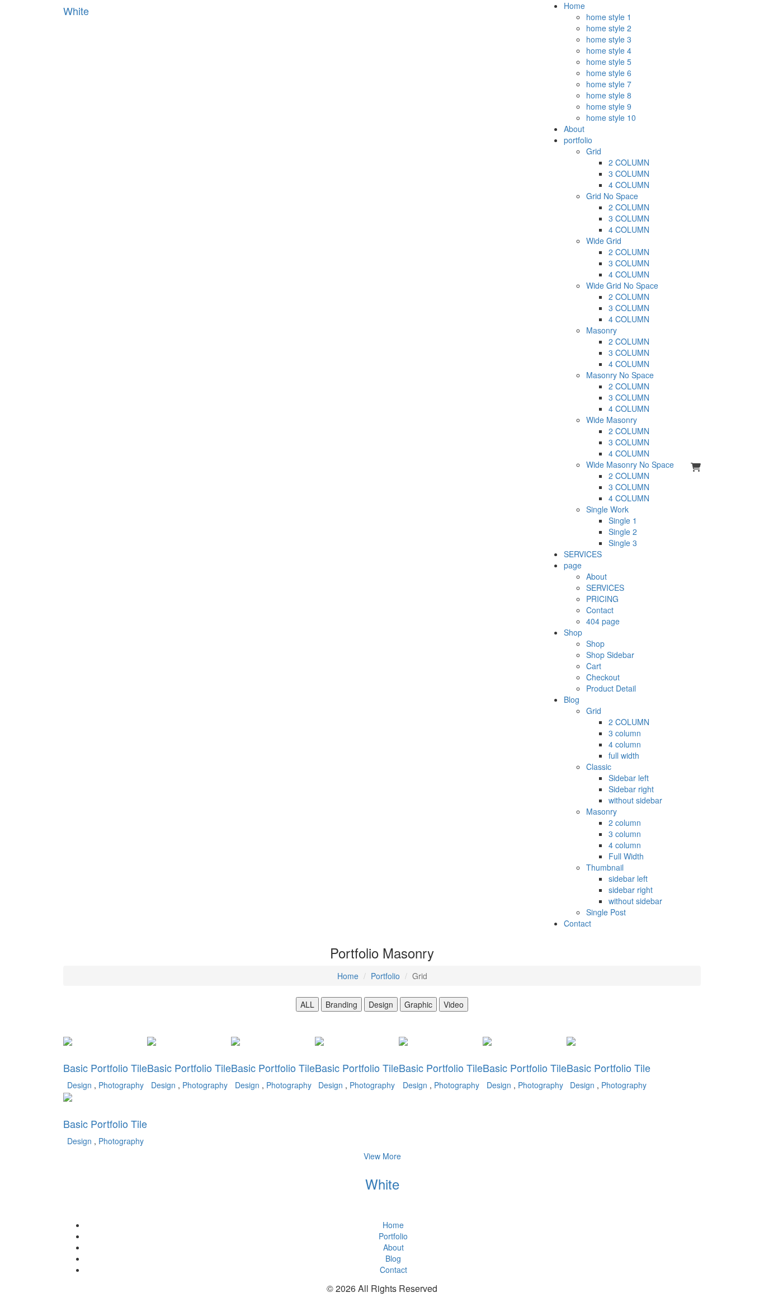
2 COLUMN (629, 162)
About (574, 128)
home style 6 (608, 72)
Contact (600, 609)
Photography (121, 1085)
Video (454, 1004)
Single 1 (623, 520)
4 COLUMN (629, 184)
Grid (593, 151)
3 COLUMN (629, 173)
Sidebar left (629, 777)
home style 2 (608, 28)
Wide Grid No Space (622, 285)
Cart (593, 665)
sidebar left (628, 878)
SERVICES (583, 554)
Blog (571, 699)
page (573, 565)
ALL (307, 1004)
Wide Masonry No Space (630, 464)
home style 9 (608, 106)
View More (382, 1156)
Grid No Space (612, 195)
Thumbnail (605, 867)
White (382, 1183)
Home (574, 5)
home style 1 (608, 16)
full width (624, 755)
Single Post (606, 912)
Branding (341, 1004)
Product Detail (611, 688)
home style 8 (608, 95)
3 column (625, 733)
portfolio (578, 139)
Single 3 (623, 542)
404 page (603, 621)
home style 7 (608, 84)
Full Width (626, 856)
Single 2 (623, 531)
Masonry (601, 330)
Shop (573, 632)
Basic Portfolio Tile (105, 1067)
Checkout (603, 677)
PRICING (602, 598)
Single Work (607, 509)
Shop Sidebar (610, 654)
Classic (598, 766)
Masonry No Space (620, 374)
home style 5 (608, 61)
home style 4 (608, 50)
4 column (625, 744)
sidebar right (631, 889)
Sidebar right (631, 789)
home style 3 (608, 39)
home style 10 (611, 117)
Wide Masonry (611, 419)
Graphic (418, 1004)
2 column (625, 822)
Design (381, 1004)
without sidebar (635, 800)
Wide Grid (603, 240)
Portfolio (385, 975)
